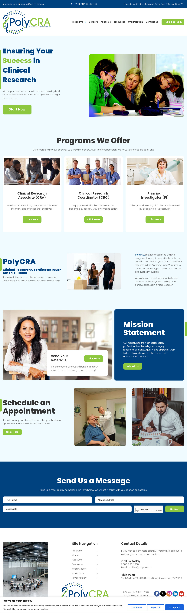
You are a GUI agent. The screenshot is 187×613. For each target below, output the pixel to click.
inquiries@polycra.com (31, 4)
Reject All (155, 607)
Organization (135, 21)
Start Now (17, 109)
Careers (93, 21)
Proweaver (142, 595)
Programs (77, 21)
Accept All (174, 607)
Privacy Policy (79, 577)
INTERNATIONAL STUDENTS (84, 4)
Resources (119, 21)
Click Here (32, 219)
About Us (106, 21)
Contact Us (152, 21)
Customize (137, 607)
